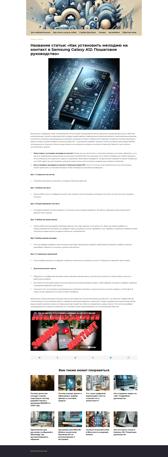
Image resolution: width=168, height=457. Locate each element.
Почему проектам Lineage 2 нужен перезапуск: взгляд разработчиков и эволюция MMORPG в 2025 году (40, 399)
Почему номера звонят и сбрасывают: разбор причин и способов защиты (70, 397)
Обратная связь (129, 32)
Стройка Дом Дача (87, 32)
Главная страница (37, 39)
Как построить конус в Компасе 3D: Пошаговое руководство (125, 432)
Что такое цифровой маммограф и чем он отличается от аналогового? (96, 397)
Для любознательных (40, 32)
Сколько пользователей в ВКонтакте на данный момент (97, 432)
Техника (102, 32)
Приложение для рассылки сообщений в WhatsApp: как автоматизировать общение (42, 434)
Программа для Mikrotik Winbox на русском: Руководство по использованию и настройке (69, 434)
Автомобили (114, 32)
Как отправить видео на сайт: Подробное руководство (125, 395)
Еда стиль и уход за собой (64, 32)
